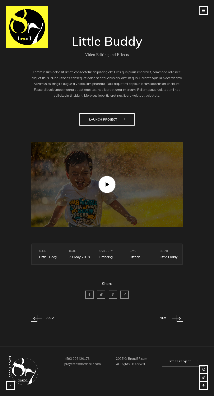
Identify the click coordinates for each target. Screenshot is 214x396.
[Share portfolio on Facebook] (89, 295)
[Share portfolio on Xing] (124, 295)
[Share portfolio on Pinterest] (113, 295)
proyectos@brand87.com (82, 364)
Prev (42, 317)
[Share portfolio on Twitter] (101, 295)
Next (171, 317)
